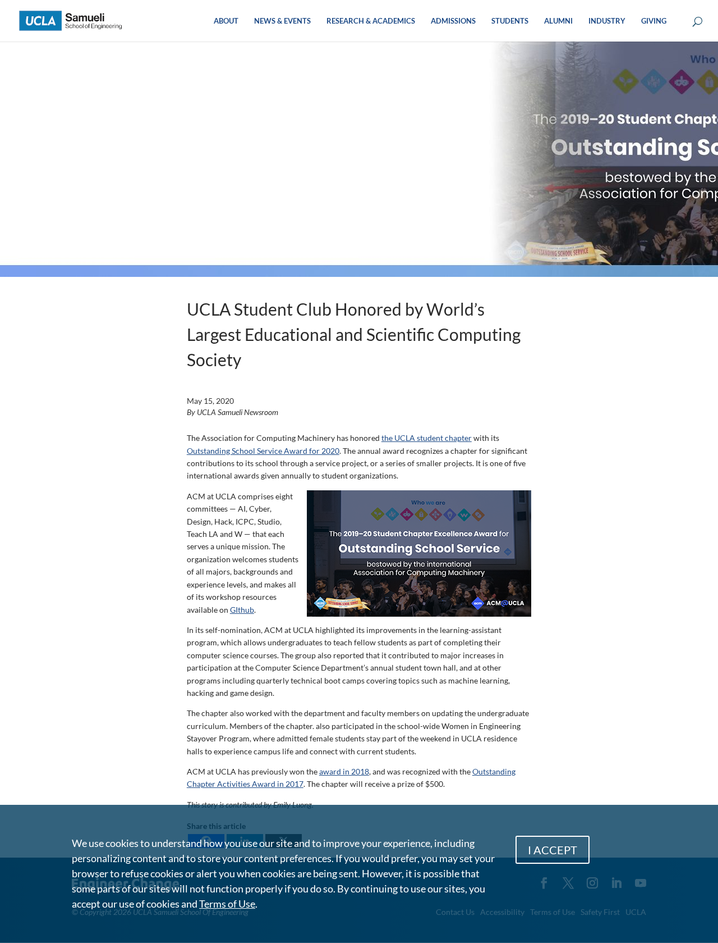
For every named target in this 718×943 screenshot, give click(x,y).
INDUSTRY (606, 21)
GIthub (242, 609)
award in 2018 (344, 771)
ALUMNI (558, 21)
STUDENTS (509, 21)
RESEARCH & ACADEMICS (370, 21)
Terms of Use (227, 904)
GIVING (653, 21)
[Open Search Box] (697, 22)
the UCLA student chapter (426, 438)
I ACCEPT (552, 850)
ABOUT (226, 21)
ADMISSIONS (453, 21)
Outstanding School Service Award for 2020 (263, 450)
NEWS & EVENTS (282, 21)
